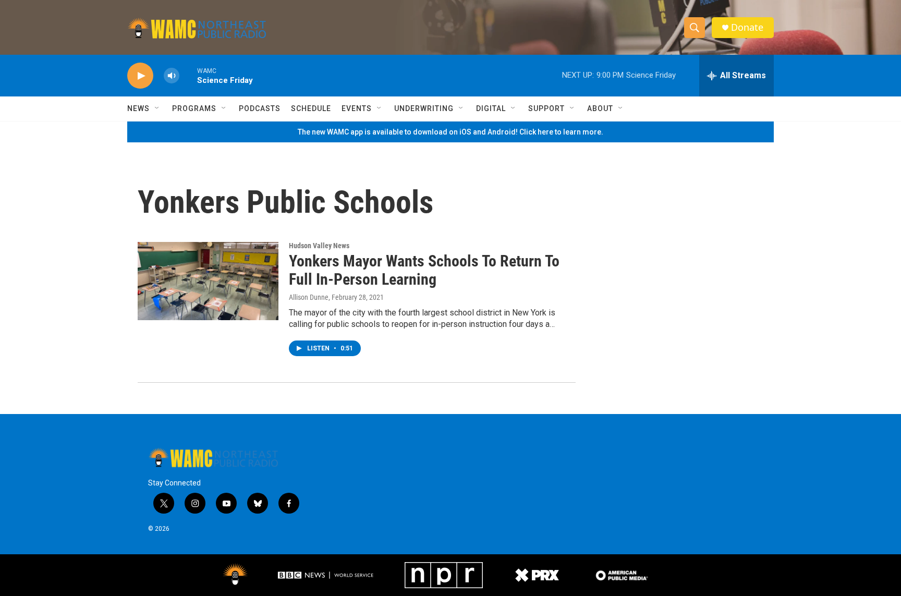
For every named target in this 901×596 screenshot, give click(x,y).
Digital (491, 108)
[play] (140, 76)
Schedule (311, 108)
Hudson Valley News (319, 245)
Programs (194, 108)
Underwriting (424, 108)
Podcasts (260, 108)
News (138, 108)
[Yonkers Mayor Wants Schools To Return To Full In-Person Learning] (208, 281)
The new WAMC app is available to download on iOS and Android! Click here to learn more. (450, 132)
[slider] (188, 75)
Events (357, 108)
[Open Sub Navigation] (157, 108)
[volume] (171, 76)
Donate (747, 27)
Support (546, 108)
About (600, 108)
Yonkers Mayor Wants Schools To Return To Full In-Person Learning (424, 270)
